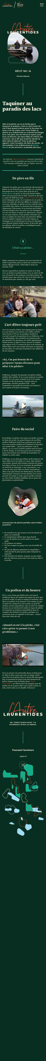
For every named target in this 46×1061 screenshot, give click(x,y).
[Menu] (41, 5)
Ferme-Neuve (7, 193)
